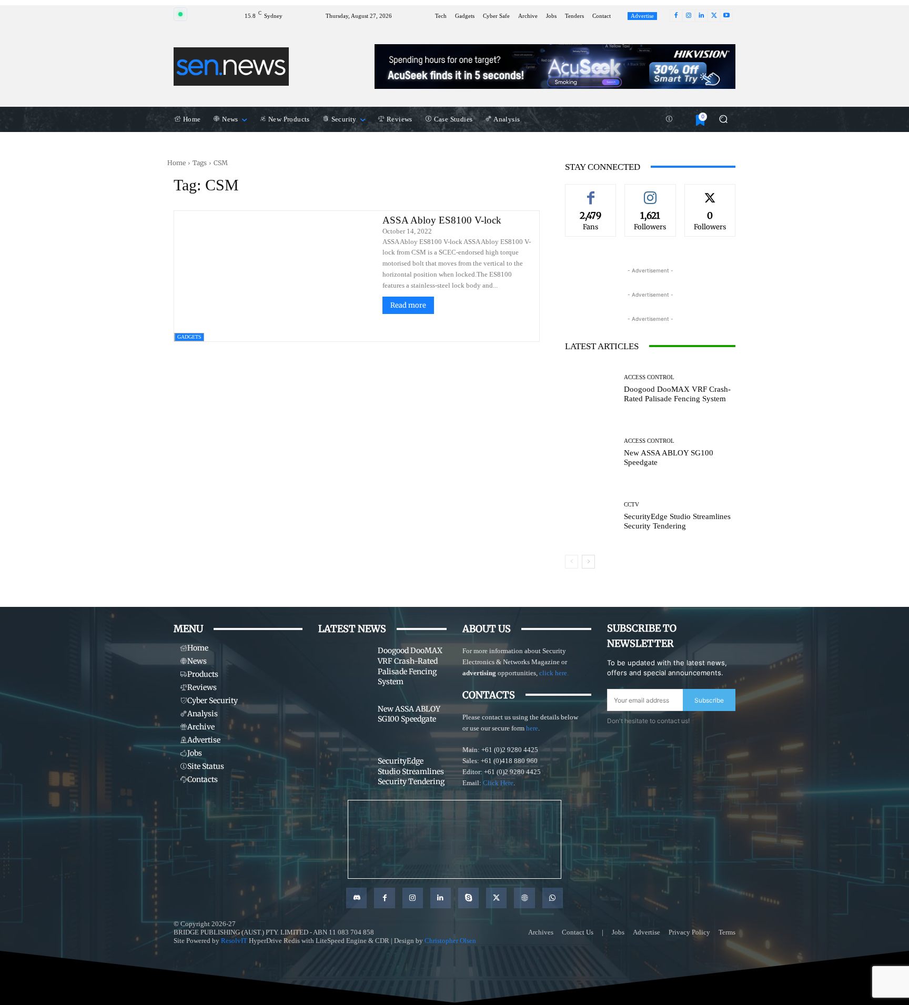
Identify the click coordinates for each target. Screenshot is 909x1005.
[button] (723, 119)
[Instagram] (688, 15)
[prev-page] (571, 562)
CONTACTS (488, 695)
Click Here (498, 783)
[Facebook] (676, 15)
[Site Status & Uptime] (669, 119)
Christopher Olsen (450, 941)
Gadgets (189, 337)
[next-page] (588, 562)
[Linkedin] (701, 15)
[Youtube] (726, 15)
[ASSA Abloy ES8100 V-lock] (274, 276)
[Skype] (468, 898)
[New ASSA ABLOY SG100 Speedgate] (590, 452)
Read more (408, 305)
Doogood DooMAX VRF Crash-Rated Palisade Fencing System (677, 394)
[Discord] (356, 898)
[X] (714, 15)
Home (176, 163)
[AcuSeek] (555, 66)
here (532, 728)
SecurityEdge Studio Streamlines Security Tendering (677, 521)
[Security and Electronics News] (231, 66)
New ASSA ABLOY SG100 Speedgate (409, 714)
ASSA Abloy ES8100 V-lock (441, 220)
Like (591, 192)
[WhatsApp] (552, 898)
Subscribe (709, 700)
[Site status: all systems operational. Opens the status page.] (180, 14)
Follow (650, 192)
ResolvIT (234, 941)
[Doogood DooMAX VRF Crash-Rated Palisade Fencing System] (590, 388)
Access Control (649, 377)
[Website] (524, 898)
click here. (554, 673)
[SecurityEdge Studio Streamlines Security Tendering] (590, 516)
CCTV (631, 504)
